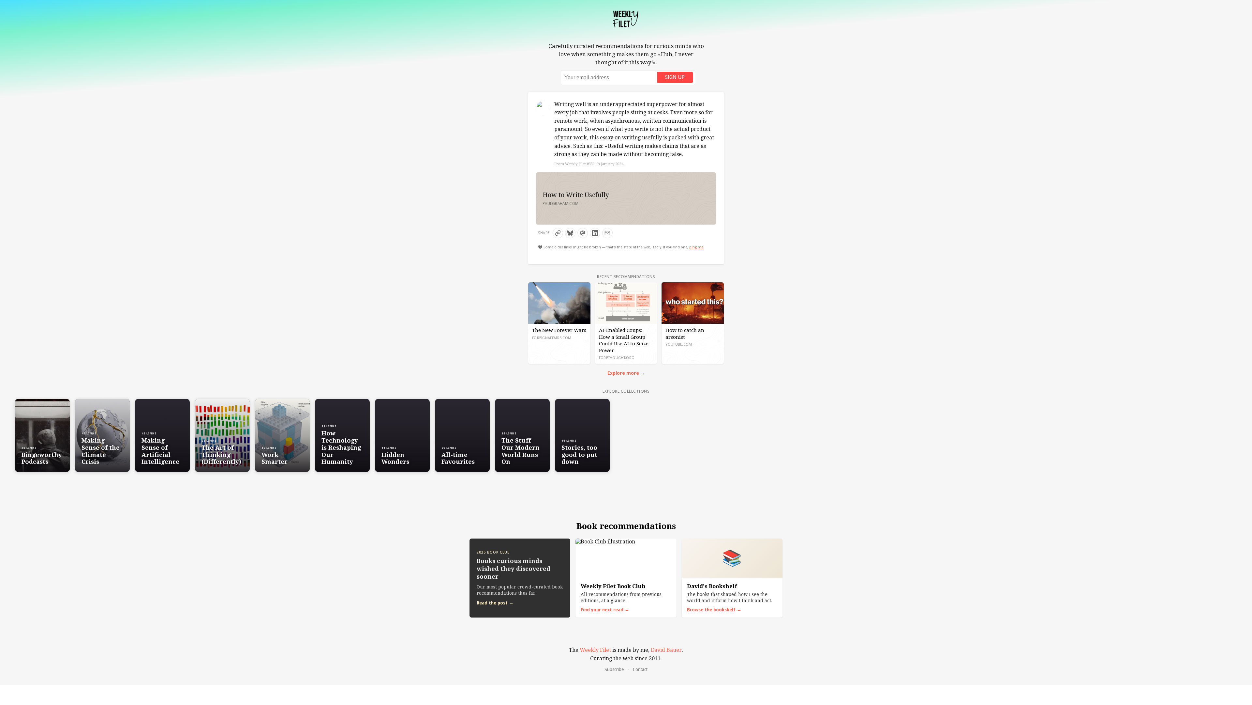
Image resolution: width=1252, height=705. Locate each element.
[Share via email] (607, 233)
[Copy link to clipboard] (558, 233)
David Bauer (666, 650)
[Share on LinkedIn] (595, 233)
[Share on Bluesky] (570, 233)
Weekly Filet (595, 650)
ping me (696, 247)
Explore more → (626, 373)
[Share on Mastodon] (582, 233)
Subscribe (614, 669)
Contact (640, 669)
